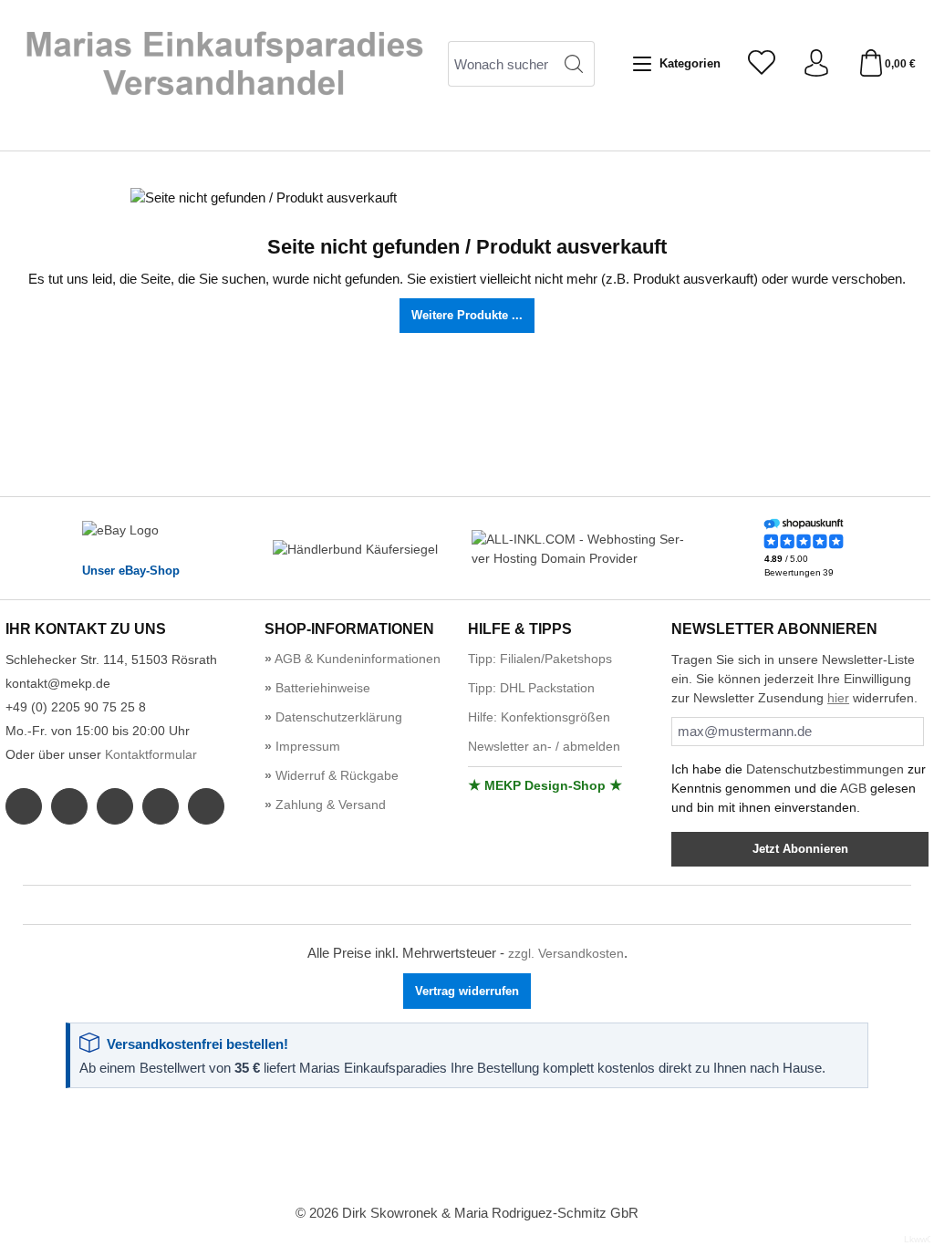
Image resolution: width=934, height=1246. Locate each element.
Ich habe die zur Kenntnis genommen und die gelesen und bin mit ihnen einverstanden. (798, 788)
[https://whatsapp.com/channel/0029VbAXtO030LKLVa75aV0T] (115, 806)
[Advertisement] (467, 1147)
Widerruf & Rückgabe (335, 776)
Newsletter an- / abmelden (544, 746)
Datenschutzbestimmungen (825, 769)
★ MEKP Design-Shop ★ (545, 786)
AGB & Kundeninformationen (356, 659)
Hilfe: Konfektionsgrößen (539, 717)
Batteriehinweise (321, 688)
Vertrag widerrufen (467, 991)
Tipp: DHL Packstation (531, 688)
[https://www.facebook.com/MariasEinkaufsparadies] (23, 806)
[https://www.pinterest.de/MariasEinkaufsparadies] (160, 806)
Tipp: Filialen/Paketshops (540, 659)
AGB (853, 788)
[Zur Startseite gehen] (224, 63)
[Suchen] (574, 64)
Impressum (306, 746)
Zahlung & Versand (329, 805)
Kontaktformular (151, 755)
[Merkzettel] (761, 64)
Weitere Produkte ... (467, 315)
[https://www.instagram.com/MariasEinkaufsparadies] (69, 806)
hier (838, 697)
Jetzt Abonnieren (800, 849)
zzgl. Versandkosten (566, 953)
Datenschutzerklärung (337, 717)
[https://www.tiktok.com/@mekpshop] (206, 806)
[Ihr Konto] (816, 64)
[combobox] (501, 64)
